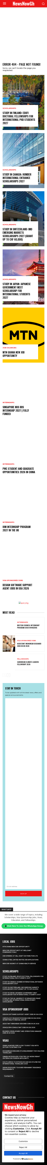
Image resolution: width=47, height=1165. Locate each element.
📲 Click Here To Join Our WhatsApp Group (23, 926)
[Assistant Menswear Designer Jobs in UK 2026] (9, 643)
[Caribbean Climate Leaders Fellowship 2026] (9, 662)
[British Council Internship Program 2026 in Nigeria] (9, 625)
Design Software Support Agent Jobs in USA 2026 (17, 586)
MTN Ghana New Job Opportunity (14, 354)
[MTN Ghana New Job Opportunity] (23, 335)
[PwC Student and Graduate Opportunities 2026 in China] (23, 451)
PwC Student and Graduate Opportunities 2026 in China (19, 470)
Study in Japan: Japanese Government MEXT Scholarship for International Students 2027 (17, 290)
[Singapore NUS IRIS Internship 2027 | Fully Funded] (23, 393)
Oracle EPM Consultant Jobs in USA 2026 (19, 1027)
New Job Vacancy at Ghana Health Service (19, 963)
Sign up (23, 894)
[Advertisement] (23, 32)
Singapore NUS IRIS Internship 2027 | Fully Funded (16, 410)
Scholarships (9, 108)
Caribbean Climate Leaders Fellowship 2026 (28, 663)
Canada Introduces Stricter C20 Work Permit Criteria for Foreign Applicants (21, 1057)
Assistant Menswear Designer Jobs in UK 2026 (29, 644)
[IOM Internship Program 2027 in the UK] (23, 509)
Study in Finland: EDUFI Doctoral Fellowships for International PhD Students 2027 (19, 118)
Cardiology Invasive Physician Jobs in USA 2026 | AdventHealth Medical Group (22, 1019)
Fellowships (23, 659)
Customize (23, 1141)
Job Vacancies (9, 348)
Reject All (23, 1147)
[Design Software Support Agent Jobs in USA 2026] (23, 567)
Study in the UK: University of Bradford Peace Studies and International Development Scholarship (21, 1000)
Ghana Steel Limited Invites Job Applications (21, 960)
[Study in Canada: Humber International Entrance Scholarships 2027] (23, 160)
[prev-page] (4, 675)
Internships (8, 402)
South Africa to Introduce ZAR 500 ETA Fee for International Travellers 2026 (22, 1063)
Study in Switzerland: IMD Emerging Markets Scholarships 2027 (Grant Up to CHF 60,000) (18, 234)
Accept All (23, 1153)
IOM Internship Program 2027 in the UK (17, 528)
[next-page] (8, 675)
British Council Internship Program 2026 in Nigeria (28, 626)
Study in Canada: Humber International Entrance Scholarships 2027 (17, 177)
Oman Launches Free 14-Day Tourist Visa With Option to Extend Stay (21, 1046)
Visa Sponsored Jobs (13, 580)
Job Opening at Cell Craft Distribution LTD (20, 956)
